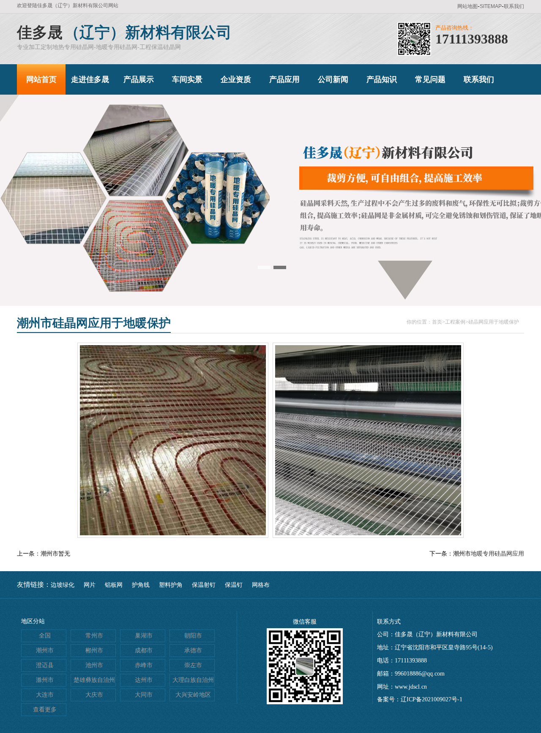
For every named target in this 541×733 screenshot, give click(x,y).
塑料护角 (171, 585)
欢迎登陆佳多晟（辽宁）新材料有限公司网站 (67, 5)
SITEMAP (491, 6)
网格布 (261, 585)
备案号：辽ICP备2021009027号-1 (419, 699)
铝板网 (114, 585)
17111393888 (471, 38)
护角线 (141, 585)
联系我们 (514, 6)
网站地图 (467, 6)
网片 (90, 585)
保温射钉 (204, 585)
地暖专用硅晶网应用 (497, 553)
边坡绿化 (62, 585)
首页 (437, 322)
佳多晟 (40, 32)
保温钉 (234, 585)
